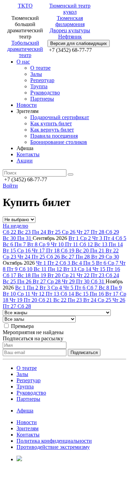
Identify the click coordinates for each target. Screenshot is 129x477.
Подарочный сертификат (59, 117)
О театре (40, 68)
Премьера (22, 326)
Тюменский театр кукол (69, 9)
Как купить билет (51, 123)
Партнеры (42, 99)
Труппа (38, 86)
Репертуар (42, 80)
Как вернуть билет (52, 130)
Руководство (45, 92)
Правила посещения (54, 136)
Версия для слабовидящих (78, 43)
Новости (27, 105)
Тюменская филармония (70, 21)
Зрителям (28, 428)
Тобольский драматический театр (25, 49)
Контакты (28, 154)
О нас (23, 62)
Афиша (25, 410)
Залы (36, 74)
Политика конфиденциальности (54, 441)
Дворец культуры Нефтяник (70, 33)
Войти (10, 186)
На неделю (15, 226)
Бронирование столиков (58, 142)
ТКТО (25, 6)
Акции (25, 160)
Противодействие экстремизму (53, 447)
